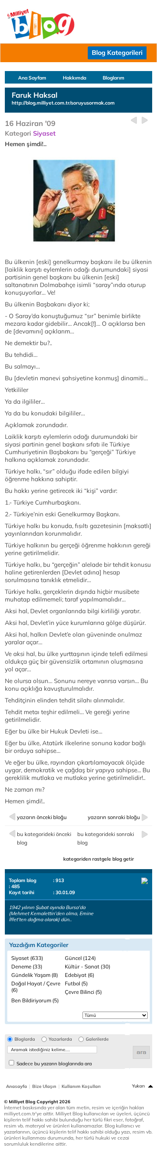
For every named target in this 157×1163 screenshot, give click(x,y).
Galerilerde (97, 1039)
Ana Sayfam (32, 78)
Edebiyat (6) (79, 975)
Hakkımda (74, 78)
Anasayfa (16, 1086)
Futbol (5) (76, 983)
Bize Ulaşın (44, 1086)
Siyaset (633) (27, 958)
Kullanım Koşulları (81, 1086)
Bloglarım (113, 78)
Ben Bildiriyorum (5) (35, 1000)
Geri (133, 120)
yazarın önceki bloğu (42, 817)
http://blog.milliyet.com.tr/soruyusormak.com (63, 103)
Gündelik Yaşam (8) (34, 975)
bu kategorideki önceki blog (44, 838)
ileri (144, 120)
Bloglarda (24, 1039)
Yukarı (138, 1086)
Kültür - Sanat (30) (87, 966)
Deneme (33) (26, 966)
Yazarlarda (60, 1039)
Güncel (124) (80, 958)
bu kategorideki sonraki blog (105, 838)
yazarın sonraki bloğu (114, 817)
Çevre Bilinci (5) (83, 992)
